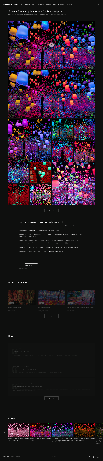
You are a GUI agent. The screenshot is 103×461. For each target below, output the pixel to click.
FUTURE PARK (61, 4)
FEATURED (16, 4)
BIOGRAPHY (91, 2)
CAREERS (18, 456)
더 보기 (51, 210)
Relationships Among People (31, 263)
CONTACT (98, 2)
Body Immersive (28, 265)
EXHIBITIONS (41, 4)
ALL (33, 4)
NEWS (12, 456)
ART (21, 4)
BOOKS (54, 4)
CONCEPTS (48, 4)
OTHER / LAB (27, 4)
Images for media (22, 268)
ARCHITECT (69, 4)
